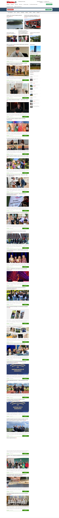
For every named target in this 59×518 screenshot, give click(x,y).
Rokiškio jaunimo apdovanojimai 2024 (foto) (15, 343)
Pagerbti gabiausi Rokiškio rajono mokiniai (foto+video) (18, 156)
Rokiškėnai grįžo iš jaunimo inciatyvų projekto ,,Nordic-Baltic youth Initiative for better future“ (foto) (17, 419)
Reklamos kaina (26, 4)
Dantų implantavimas (11, 437)
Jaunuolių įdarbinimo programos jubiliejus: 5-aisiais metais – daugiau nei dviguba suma (17, 64)
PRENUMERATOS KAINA (10, 6)
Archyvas (16, 4)
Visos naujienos (10, 12)
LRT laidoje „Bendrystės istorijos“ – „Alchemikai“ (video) (17, 99)
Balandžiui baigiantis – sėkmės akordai (14, 82)
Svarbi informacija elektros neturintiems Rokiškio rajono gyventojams (35, 53)
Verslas (30, 12)
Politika (27, 12)
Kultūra (34, 12)
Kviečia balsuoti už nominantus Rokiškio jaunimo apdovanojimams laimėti (16, 362)
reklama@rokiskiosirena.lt (48, 2)
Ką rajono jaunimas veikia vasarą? (13, 138)
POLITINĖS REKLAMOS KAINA (33, 4)
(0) (12, 16)
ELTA (15, 12)
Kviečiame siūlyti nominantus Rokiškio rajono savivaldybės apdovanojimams (16, 400)
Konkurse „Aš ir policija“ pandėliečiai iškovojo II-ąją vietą (18, 455)
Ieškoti (49, 9)
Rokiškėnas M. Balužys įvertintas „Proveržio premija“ (17, 212)
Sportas (18, 12)
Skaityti (25, 61)
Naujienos (12, 4)
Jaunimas (8, 61)
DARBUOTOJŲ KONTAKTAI (17, 6)
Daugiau (38, 12)
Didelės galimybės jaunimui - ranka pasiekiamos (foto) (17, 380)
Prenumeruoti (49, 4)
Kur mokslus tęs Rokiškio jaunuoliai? (14, 326)
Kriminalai (22, 12)
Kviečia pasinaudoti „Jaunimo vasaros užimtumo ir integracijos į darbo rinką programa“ (16, 475)
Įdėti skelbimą (10, 9)
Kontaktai (20, 4)
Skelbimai (8, 4)
